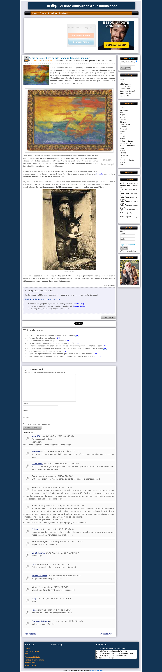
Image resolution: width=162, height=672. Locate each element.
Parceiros (52, 13)
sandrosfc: (124, 189)
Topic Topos (111, 285)
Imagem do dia (125, 143)
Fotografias (124, 129)
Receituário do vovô (127, 91)
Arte (121, 112)
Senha (122, 239)
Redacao (37, 60)
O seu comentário (44, 372)
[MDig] (52, 5)
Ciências (123, 122)
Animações (124, 110)
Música (122, 150)
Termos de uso (31, 663)
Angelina (36, 451)
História (48, 60)
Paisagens (124, 155)
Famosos (123, 127)
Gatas (122, 134)
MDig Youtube (125, 84)
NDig (122, 82)
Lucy (34, 564)
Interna (131, 58)
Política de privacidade (34, 660)
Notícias (123, 153)
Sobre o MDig (30, 665)
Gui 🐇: (122, 183)
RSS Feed (63, 13)
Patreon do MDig (79, 306)
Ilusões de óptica (126, 141)
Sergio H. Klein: (125, 185)
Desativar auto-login (129, 251)
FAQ (26, 654)
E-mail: (25, 411)
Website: (26, 417)
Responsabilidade (32, 657)
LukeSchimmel (38, 553)
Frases (43, 13)
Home (34, 13)
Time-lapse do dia (127, 160)
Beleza (122, 115)
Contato (28, 648)
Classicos (123, 120)
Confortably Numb (40, 621)
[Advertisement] (47, 35)
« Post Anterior (29, 633)
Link (77, 335)
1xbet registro (125, 86)
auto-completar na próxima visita (37, 424)
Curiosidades (125, 124)
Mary (34, 598)
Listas (122, 148)
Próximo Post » (107, 633)
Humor (122, 139)
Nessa (34, 610)
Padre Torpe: (125, 193)
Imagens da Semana (128, 146)
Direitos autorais (32, 651)
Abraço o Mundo (126, 96)
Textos (122, 157)
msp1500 (36, 436)
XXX (121, 165)
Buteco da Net (125, 93)
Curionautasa (125, 89)
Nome (25, 404)
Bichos (122, 117)
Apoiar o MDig (78, 304)
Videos (122, 162)
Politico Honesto (39, 575)
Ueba (122, 79)
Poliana (35, 529)
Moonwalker (37, 463)
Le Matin (99, 174)
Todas (122, 108)
